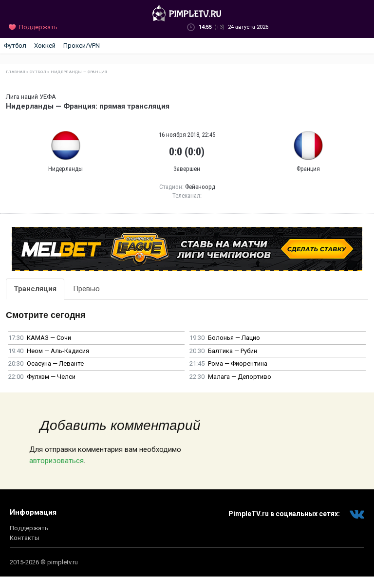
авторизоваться (56, 460)
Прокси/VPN (81, 45)
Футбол (15, 45)
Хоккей (45, 45)
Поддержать (29, 528)
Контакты (24, 537)
